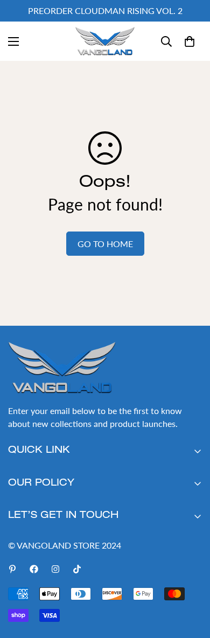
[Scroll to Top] (190, 581)
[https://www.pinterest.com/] (12, 569)
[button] (189, 41)
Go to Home (105, 244)
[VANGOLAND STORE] (105, 41)
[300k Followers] (34, 569)
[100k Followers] (55, 569)
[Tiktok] (77, 569)
